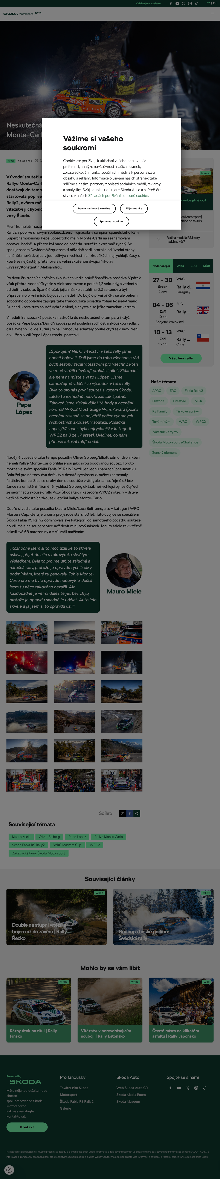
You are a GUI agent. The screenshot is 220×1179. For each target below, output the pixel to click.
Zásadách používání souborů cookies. (119, 195)
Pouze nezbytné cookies (94, 208)
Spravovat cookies (111, 221)
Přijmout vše (134, 208)
